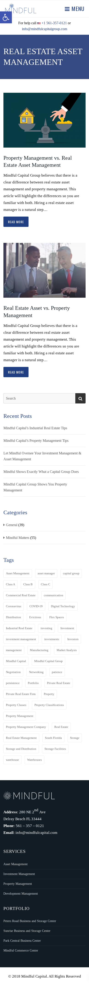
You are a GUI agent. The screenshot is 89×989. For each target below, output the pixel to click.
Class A (10, 584)
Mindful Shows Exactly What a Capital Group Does (41, 472)
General (11, 525)
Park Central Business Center (22, 940)
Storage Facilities (55, 748)
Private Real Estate (58, 683)
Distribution (13, 617)
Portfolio (33, 683)
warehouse (12, 759)
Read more (16, 221)
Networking (36, 672)
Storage (74, 738)
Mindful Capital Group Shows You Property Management (35, 487)
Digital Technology (63, 606)
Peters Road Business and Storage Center (29, 921)
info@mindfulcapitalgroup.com (44, 29)
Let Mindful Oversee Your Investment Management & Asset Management (42, 456)
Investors (73, 639)
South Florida (53, 738)
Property (49, 694)
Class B (28, 584)
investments (51, 639)
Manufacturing (39, 650)
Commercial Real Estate (21, 595)
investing (46, 628)
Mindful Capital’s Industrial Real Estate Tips (35, 428)
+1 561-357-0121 (54, 23)
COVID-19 (36, 606)
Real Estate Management (21, 738)
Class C (45, 584)
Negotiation (13, 672)
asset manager (46, 573)
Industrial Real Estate (19, 628)
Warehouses (34, 759)
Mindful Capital (16, 661)
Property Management (19, 716)
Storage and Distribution (21, 748)
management (14, 650)
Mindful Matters (17, 538)
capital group (71, 573)
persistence (13, 683)
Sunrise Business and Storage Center (26, 931)
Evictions (35, 617)
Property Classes (16, 705)
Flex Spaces (56, 617)
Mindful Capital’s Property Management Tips (35, 441)
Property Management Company (26, 727)
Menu (77, 8)
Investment (67, 628)
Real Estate (61, 727)
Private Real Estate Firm (21, 694)
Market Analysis (67, 650)
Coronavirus (13, 606)
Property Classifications (49, 705)
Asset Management (17, 573)
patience (57, 672)
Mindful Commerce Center (20, 950)
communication (53, 595)
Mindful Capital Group (48, 661)
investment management (21, 639)
